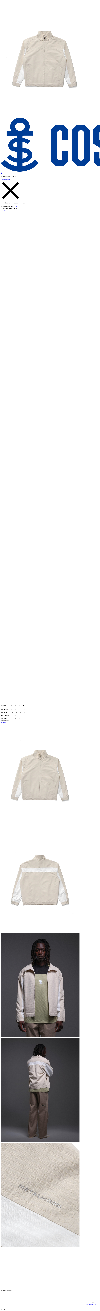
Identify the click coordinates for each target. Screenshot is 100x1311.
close (15, 206)
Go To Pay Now (6, 180)
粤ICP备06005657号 (91, 1304)
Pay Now (4, 210)
